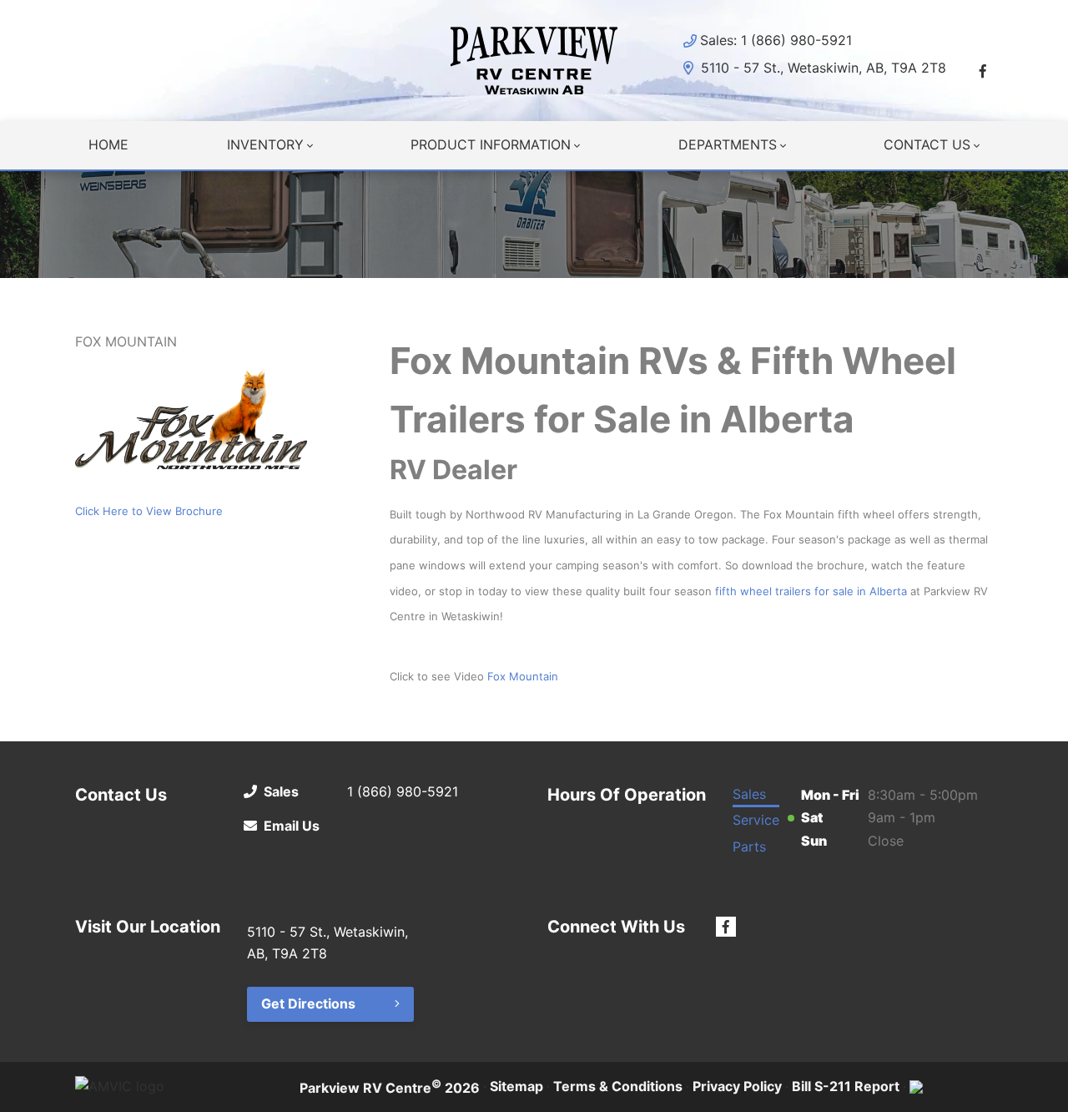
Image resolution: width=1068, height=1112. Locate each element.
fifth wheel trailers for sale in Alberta (811, 591)
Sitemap (516, 1086)
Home (108, 144)
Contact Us (927, 144)
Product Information (491, 144)
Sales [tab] (749, 794)
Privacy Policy (737, 1086)
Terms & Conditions (618, 1086)
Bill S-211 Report (845, 1086)
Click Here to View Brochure (149, 511)
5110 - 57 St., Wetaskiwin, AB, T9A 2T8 (821, 67)
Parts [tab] (749, 846)
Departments (727, 144)
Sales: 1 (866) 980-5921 (776, 40)
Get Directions (308, 1003)
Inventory (265, 144)
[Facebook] (983, 71)
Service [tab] (756, 819)
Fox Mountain (522, 676)
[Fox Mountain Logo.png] (191, 419)
